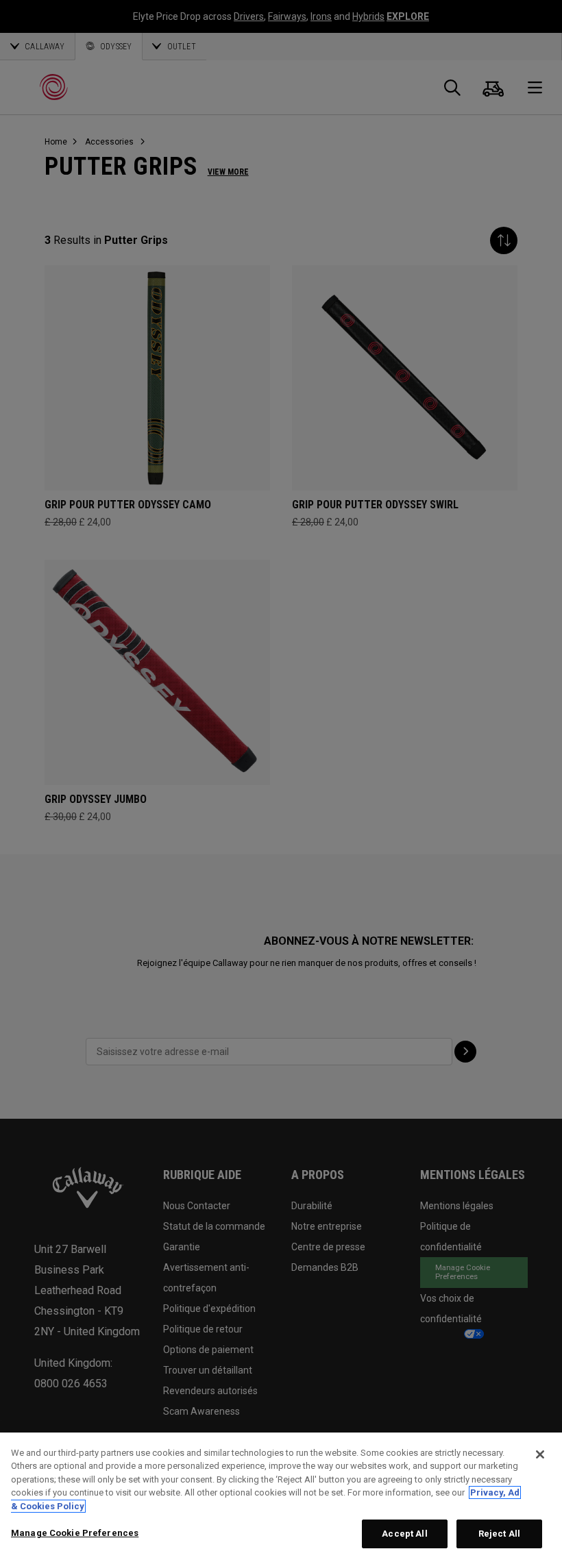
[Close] (540, 1454)
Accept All (404, 1533)
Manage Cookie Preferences (74, 1533)
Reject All (499, 1533)
